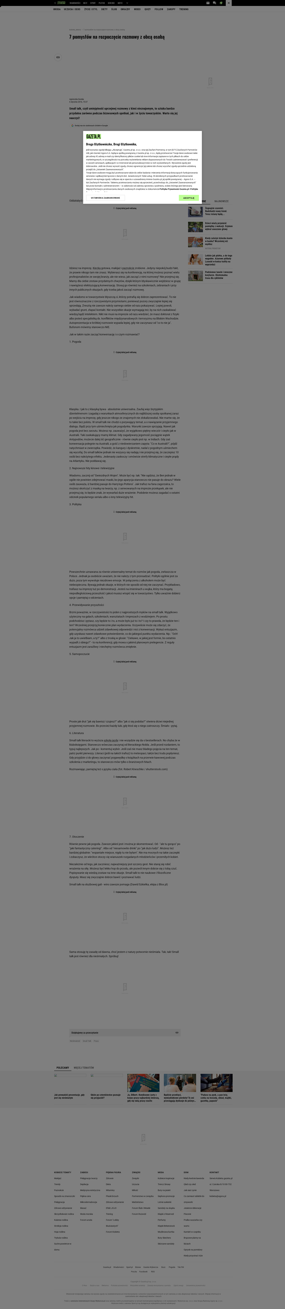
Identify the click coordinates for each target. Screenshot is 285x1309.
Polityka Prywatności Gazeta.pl (174, 189)
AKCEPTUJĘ (188, 198)
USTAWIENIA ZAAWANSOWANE (105, 198)
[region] (142, 167)
